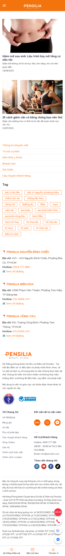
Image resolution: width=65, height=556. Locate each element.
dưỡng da (27, 204)
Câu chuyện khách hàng (16, 175)
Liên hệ (58, 512)
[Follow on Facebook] (50, 466)
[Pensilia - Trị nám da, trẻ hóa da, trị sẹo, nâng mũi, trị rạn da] (32, 5)
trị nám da (42, 228)
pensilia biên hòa (48, 210)
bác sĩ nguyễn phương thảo (43, 192)
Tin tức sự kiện (11, 151)
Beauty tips (9, 163)
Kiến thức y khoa (12, 157)
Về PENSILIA (8, 417)
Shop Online (8, 442)
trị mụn (9, 228)
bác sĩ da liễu (12, 192)
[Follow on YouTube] (44, 466)
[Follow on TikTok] (57, 466)
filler (42, 204)
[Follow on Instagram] (36, 466)
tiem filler (37, 216)
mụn (55, 204)
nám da (9, 210)
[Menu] (4, 5)
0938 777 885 (21, 267)
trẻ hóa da (51, 222)
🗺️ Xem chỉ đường (13, 271)
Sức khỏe (7, 169)
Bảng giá (7, 422)
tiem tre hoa (12, 222)
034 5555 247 (21, 331)
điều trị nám (12, 234)
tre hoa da (32, 222)
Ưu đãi (5, 427)
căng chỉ (10, 204)
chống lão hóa (35, 198)
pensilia (25, 210)
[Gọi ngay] (58, 521)
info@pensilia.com (50, 453)
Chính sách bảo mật (12, 452)
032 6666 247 (21, 299)
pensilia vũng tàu (15, 216)
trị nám (25, 228)
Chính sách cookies (12, 457)
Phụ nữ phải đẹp (10, 432)
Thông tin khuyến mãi (15, 145)
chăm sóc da (12, 198)
